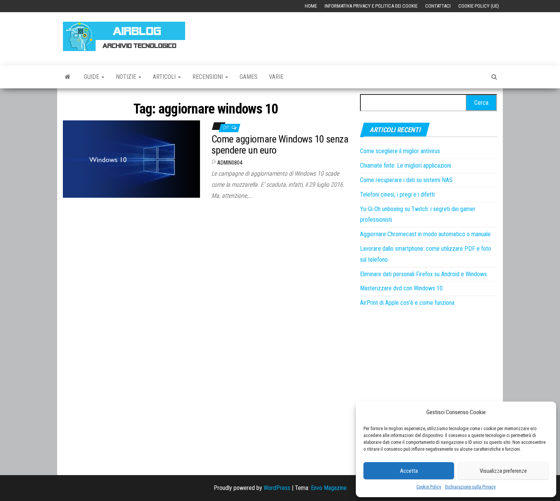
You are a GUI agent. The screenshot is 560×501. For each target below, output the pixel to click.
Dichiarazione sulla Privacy (470, 487)
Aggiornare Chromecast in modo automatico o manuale (425, 234)
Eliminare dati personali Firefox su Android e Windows (423, 274)
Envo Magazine (329, 487)
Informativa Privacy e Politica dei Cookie (371, 6)
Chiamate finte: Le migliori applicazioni (405, 165)
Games (249, 76)
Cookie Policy (428, 487)
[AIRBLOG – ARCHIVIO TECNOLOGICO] (67, 77)
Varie (276, 76)
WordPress (277, 487)
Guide (92, 76)
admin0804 (229, 163)
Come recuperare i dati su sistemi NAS (406, 180)
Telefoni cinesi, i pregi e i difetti (397, 194)
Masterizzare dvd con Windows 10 (401, 288)
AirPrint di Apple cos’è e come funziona (407, 302)
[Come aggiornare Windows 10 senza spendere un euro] (131, 158)
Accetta (409, 470)
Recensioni (208, 76)
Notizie (127, 76)
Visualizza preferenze (503, 470)
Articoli (165, 76)
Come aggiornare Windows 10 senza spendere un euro (279, 144)
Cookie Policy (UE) (478, 6)
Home (311, 6)
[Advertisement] (358, 35)
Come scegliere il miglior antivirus (400, 151)
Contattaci (438, 6)
